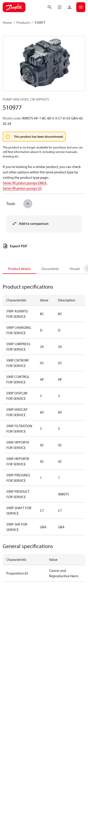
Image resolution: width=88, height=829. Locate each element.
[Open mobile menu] (80, 7)
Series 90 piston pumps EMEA (24, 183)
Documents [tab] (50, 268)
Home (7, 22)
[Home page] (14, 7)
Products (23, 22)
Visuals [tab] (75, 268)
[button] (60, 7)
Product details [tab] (19, 268)
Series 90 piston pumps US (22, 188)
